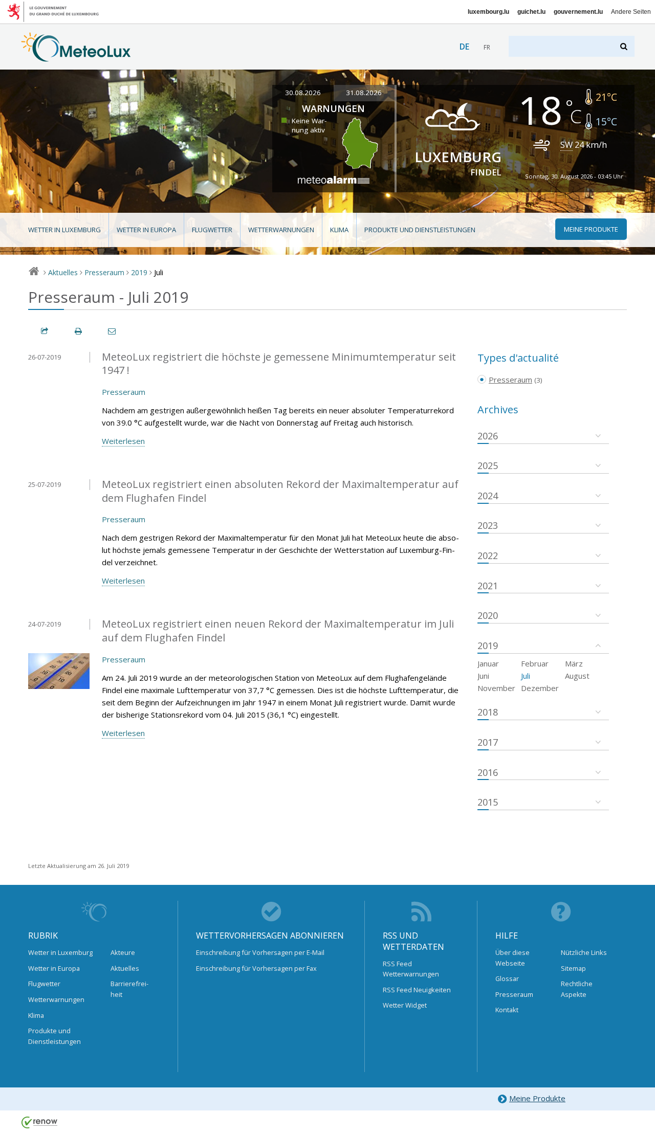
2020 (487, 615)
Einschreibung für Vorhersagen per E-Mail (260, 952)
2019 (139, 272)
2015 (487, 802)
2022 (487, 555)
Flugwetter (212, 229)
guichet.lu (531, 11)
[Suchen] (625, 46)
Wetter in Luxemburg (64, 229)
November (496, 688)
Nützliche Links (584, 952)
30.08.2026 (303, 92)
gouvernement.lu (578, 11)
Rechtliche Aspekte (577, 988)
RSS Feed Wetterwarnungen (411, 968)
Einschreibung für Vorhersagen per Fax (256, 968)
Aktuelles (63, 272)
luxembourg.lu (488, 11)
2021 (487, 586)
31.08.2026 (364, 92)
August (577, 676)
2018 (487, 712)
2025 (487, 465)
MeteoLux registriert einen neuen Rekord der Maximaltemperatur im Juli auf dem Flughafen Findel (278, 630)
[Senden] (112, 331)
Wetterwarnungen (281, 229)
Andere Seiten (631, 11)
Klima (339, 229)
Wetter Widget (405, 1005)
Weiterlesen (123, 441)
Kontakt (506, 1009)
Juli (525, 676)
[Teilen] (45, 331)
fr (487, 47)
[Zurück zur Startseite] (76, 56)
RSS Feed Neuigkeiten (417, 989)
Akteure (123, 952)
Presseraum (104, 272)
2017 (487, 742)
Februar (535, 663)
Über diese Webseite (512, 957)
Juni (483, 676)
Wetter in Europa (146, 229)
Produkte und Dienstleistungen (419, 229)
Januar (488, 663)
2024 (487, 495)
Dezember (540, 688)
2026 (487, 436)
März (574, 663)
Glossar (507, 978)
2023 (487, 525)
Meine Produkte (537, 1098)
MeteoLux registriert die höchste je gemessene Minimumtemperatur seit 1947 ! (279, 363)
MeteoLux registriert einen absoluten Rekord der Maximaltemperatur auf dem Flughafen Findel (280, 491)
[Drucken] (79, 331)
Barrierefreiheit (129, 988)
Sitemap (573, 968)
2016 (487, 772)
